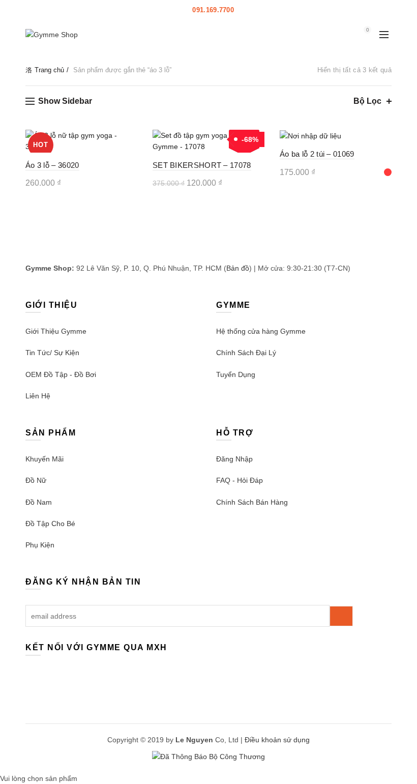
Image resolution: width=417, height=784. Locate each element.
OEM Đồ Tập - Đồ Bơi (60, 374)
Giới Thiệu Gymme (55, 331)
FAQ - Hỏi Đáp (239, 480)
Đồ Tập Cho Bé (50, 523)
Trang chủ (49, 70)
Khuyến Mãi (44, 459)
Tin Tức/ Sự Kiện (52, 353)
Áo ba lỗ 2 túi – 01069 (317, 154)
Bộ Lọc (367, 101)
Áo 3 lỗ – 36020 (52, 165)
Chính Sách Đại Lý (246, 353)
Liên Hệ (37, 396)
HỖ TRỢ (253, 10)
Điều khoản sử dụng (277, 740)
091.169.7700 (213, 10)
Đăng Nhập (234, 459)
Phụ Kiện (39, 545)
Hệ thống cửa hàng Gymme (261, 331)
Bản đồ (237, 268)
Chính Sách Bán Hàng (252, 502)
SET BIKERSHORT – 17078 (202, 165)
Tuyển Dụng (235, 374)
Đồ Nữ (35, 480)
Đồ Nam (38, 502)
